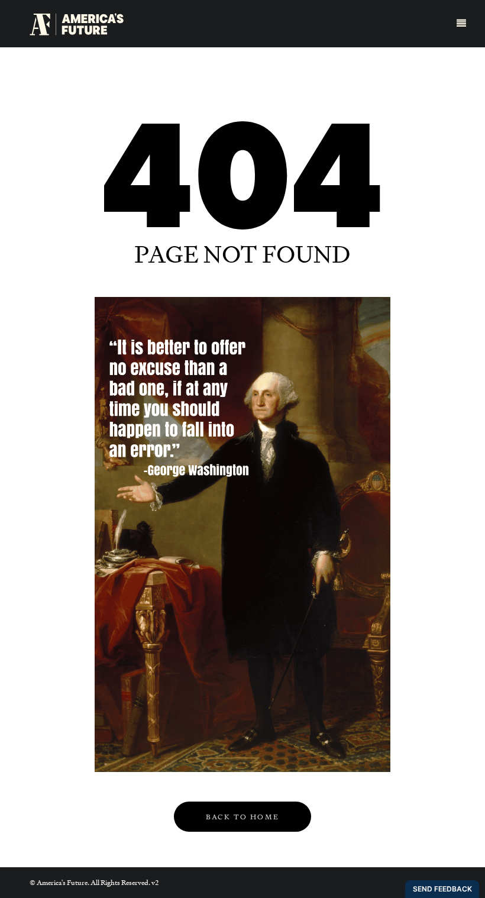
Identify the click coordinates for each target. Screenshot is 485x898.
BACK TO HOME (243, 817)
